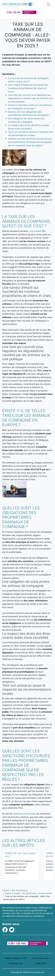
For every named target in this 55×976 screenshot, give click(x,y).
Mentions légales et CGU (16, 958)
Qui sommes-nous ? (41, 958)
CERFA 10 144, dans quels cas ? (20, 855)
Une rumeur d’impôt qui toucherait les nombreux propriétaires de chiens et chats (28, 88)
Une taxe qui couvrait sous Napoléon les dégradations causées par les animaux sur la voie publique (30, 98)
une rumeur (35, 231)
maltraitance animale (24, 813)
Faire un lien (41, 963)
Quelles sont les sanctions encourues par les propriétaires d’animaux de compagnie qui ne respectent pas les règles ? (30, 142)
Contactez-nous (16, 963)
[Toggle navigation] (48, 4)
